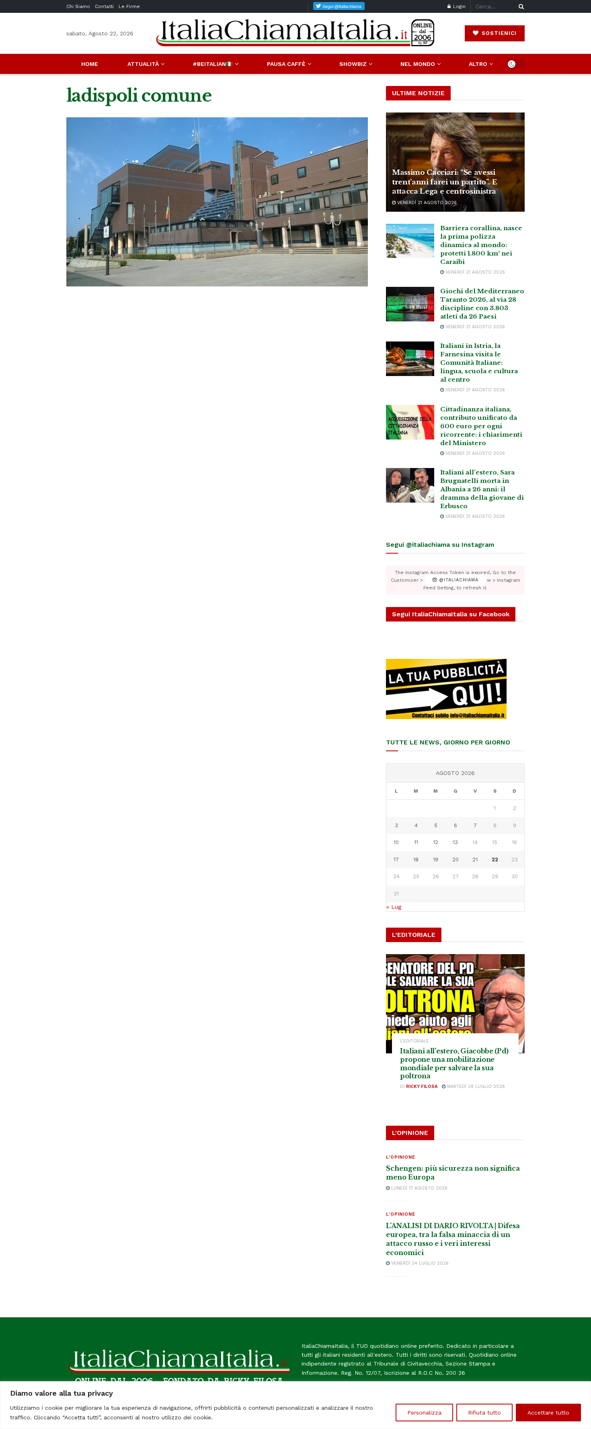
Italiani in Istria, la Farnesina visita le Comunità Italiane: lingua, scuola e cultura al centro (479, 362)
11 (416, 842)
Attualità (143, 64)
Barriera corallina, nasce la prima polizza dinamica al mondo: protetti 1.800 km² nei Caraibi (481, 245)
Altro (478, 64)
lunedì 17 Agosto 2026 (418, 1188)
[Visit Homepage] (295, 33)
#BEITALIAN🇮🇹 (213, 64)
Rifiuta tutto (484, 1412)
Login (458, 6)
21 (475, 860)
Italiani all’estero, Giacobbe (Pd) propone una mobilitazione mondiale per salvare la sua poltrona (454, 1063)
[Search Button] (520, 6)
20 (455, 860)
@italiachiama (457, 580)
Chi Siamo (78, 6)
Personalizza (424, 1412)
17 (396, 860)
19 (435, 860)
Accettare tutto (548, 1412)
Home (89, 64)
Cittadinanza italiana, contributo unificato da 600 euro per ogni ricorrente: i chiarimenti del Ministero (481, 426)
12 (435, 842)
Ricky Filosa (421, 1086)
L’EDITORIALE (414, 1041)
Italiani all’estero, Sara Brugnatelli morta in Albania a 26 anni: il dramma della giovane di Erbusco (482, 489)
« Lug (393, 907)
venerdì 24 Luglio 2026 (419, 1263)
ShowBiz (353, 64)
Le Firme (129, 6)
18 (416, 860)
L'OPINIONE (400, 1157)
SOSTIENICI (498, 33)
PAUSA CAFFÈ (286, 64)
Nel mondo (417, 64)
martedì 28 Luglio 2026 (475, 1086)
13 (455, 842)
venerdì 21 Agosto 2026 (426, 202)
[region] (295, 1405)
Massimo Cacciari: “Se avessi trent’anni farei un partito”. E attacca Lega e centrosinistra (444, 182)
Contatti (104, 6)
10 (396, 842)
